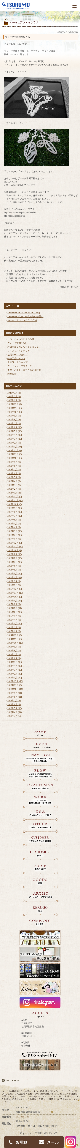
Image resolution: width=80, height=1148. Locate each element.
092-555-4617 (23, 1116)
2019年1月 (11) (14, 446)
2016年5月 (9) (14, 569)
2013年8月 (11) (14, 697)
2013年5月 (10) (14, 708)
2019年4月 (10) (14, 435)
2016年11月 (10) (15, 546)
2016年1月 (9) (14, 585)
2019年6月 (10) (14, 427)
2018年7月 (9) (14, 469)
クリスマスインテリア (18, 350)
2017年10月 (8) (14, 504)
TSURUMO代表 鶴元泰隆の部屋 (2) (25, 316)
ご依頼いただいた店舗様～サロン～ (30, 1099)
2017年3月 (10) (14, 531)
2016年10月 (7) (14, 550)
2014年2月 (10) (14, 673)
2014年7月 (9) (14, 654)
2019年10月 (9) (14, 412)
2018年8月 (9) (14, 466)
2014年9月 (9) (14, 646)
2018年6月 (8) (14, 473)
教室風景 (11, 374)
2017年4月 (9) (14, 527)
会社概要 (14, 1091)
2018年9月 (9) (14, 462)
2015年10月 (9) (14, 596)
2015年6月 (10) (14, 612)
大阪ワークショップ (17, 362)
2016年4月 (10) (14, 573)
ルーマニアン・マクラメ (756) (22, 320)
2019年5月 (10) (14, 431)
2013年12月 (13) (15, 681)
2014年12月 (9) (14, 635)
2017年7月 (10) (14, 516)
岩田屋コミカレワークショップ (23, 347)
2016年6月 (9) (14, 566)
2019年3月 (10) (14, 439)
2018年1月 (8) (14, 492)
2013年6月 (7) (14, 704)
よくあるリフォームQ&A (20, 1096)
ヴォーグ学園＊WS (16, 343)
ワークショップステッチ (19, 366)
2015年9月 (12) (14, 600)
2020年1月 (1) (14, 400)
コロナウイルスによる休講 (20, 339)
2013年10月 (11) (15, 689)
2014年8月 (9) (14, 650)
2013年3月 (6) (14, 716)
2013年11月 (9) (14, 685)
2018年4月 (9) (14, 481)
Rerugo (67, 1099)
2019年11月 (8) (14, 408)
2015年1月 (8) (14, 631)
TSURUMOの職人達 (43, 1094)
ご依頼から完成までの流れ (18, 1094)
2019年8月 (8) (14, 419)
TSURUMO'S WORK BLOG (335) (23, 312)
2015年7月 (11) (14, 608)
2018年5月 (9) (14, 477)
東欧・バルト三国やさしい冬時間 (24, 370)
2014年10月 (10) (15, 643)
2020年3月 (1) (14, 392)
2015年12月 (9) (14, 589)
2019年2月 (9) (14, 442)
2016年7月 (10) (14, 562)
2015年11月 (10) (15, 593)
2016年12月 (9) (14, 543)
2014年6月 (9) (14, 658)
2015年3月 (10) (14, 623)
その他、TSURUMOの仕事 (47, 1096)
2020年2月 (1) (14, 396)
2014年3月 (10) (14, 670)
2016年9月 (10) (14, 554)
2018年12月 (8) (14, 450)
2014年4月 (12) (14, 666)
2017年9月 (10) (14, 508)
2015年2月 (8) (14, 627)
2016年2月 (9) (14, 581)
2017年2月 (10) (14, 535)
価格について (56, 1099)
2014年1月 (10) (14, 677)
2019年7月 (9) (14, 423)
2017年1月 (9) (14, 539)
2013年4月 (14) (14, 712)
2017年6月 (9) (14, 519)
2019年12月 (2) (14, 404)
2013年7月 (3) (14, 700)
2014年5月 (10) (14, 662)
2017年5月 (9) (14, 523)
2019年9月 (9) (14, 415)
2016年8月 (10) (14, 558)
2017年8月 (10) (14, 512)
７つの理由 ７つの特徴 (32, 1091)
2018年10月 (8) (14, 458)
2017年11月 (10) (15, 500)
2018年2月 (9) (14, 489)
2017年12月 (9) (14, 496)
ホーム (5, 1091)
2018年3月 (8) (14, 485)
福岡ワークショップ (17, 354)
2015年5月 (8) (14, 616)
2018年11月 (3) (14, 454)
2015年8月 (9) (14, 604)
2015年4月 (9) (14, 620)
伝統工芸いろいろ (16, 358)
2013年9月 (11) (14, 693)
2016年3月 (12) (14, 577)
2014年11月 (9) (14, 639)
